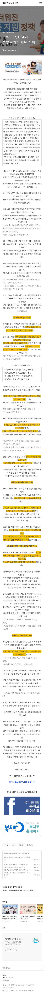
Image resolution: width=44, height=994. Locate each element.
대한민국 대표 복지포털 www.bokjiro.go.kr (13, 943)
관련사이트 (6, 968)
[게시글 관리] (13, 845)
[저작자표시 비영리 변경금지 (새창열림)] (29, 845)
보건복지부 (5, 980)
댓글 (3, 927)
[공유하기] (9, 845)
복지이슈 (14, 853)
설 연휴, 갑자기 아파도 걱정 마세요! (14, 864)
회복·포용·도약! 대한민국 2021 (14, 867)
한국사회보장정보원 (7, 977)
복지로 (4, 975)
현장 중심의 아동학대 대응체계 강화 (14, 870)
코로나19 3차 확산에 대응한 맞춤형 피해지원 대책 (17, 874)
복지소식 (7, 853)
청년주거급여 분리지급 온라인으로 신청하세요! (17, 858)
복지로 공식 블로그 (10, 3)
